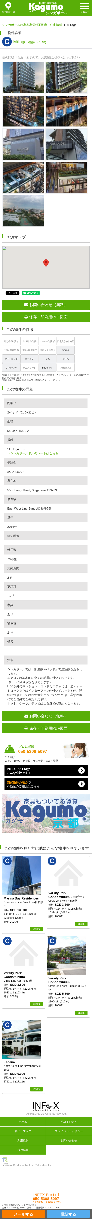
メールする (23, 1214)
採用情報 (23, 1150)
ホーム (23, 1121)
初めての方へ (69, 1121)
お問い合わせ (69, 1140)
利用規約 (22, 1140)
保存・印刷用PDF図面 (48, 317)
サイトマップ (23, 1131)
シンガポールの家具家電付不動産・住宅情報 (32, 25)
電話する (68, 1214)
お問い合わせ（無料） (48, 305)
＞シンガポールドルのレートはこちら (32, 453)
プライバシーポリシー (69, 1131)
